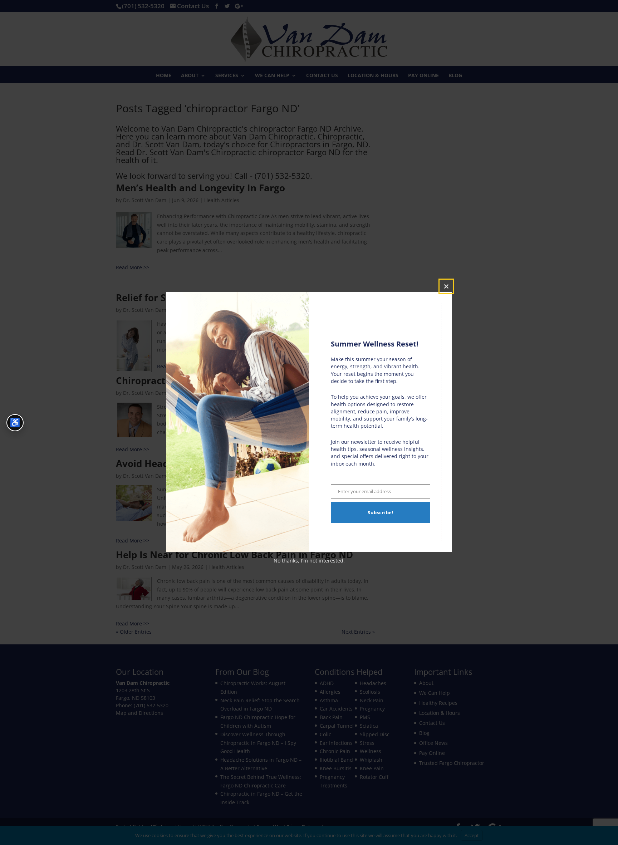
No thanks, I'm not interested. (309, 560)
